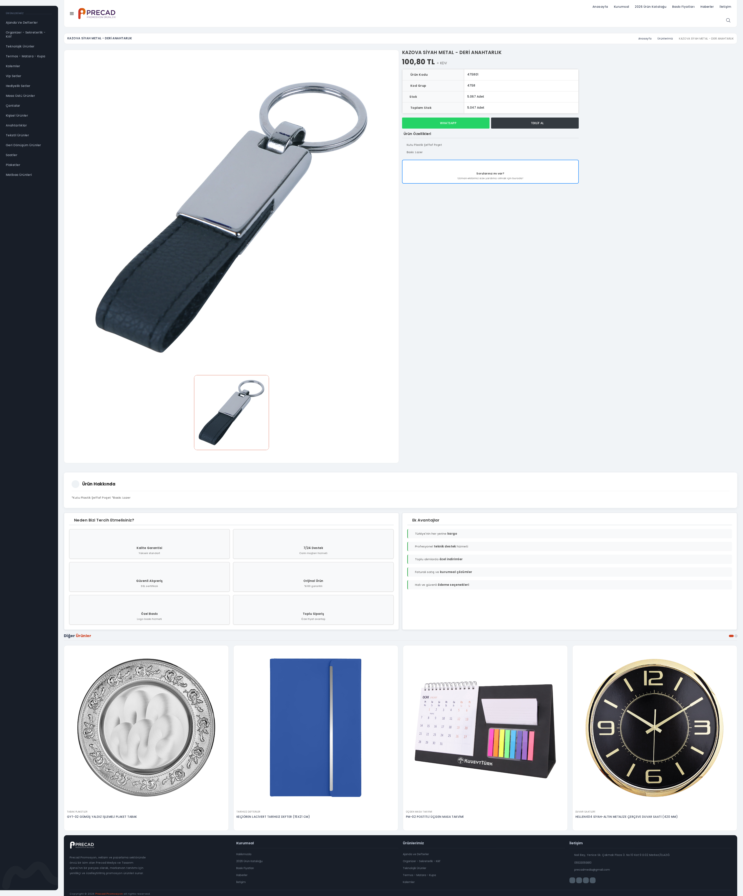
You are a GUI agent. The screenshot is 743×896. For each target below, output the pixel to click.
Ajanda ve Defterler (416, 854)
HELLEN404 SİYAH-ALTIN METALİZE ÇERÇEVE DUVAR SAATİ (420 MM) (626, 817)
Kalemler (409, 882)
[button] (731, 636)
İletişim (725, 7)
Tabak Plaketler (77, 811)
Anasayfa (600, 7)
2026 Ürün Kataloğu (650, 7)
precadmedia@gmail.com (592, 870)
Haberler (707, 7)
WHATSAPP (447, 123)
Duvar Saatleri (585, 811)
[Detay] (146, 805)
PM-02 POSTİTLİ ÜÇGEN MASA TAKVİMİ (435, 817)
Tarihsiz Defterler (248, 811)
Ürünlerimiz (665, 38)
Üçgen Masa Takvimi (419, 811)
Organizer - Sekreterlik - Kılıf (421, 861)
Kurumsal (621, 7)
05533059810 (582, 863)
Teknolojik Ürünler (414, 868)
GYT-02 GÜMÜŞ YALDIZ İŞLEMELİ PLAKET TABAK (102, 817)
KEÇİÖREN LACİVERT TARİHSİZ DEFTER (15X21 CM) (273, 817)
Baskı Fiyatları (683, 7)
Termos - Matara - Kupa (419, 875)
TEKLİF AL (537, 123)
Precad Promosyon (109, 894)
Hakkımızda (243, 854)
